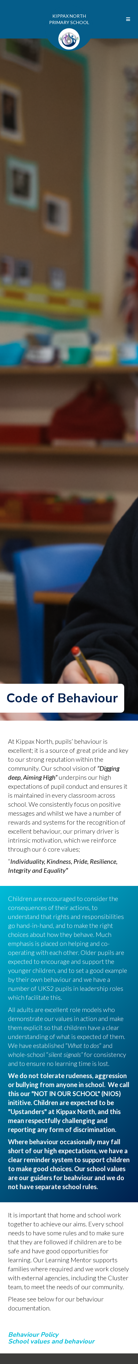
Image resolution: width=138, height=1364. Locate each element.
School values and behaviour (51, 1341)
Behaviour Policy (33, 1334)
